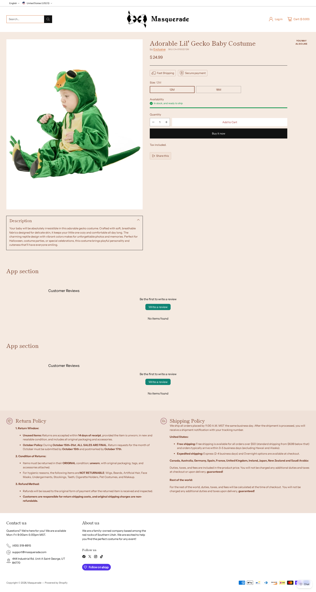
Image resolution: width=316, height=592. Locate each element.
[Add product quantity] (166, 122)
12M (172, 89)
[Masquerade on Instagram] (95, 557)
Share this (162, 156)
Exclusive (159, 49)
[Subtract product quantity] (153, 122)
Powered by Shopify (56, 582)
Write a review (158, 307)
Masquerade (34, 582)
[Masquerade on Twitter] (90, 557)
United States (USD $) (38, 3)
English (13, 3)
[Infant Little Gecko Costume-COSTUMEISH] (74, 124)
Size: (155, 82)
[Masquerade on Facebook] (84, 557)
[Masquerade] (158, 19)
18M (218, 89)
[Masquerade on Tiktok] (101, 557)
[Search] (48, 19)
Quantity (155, 114)
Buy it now (218, 133)
